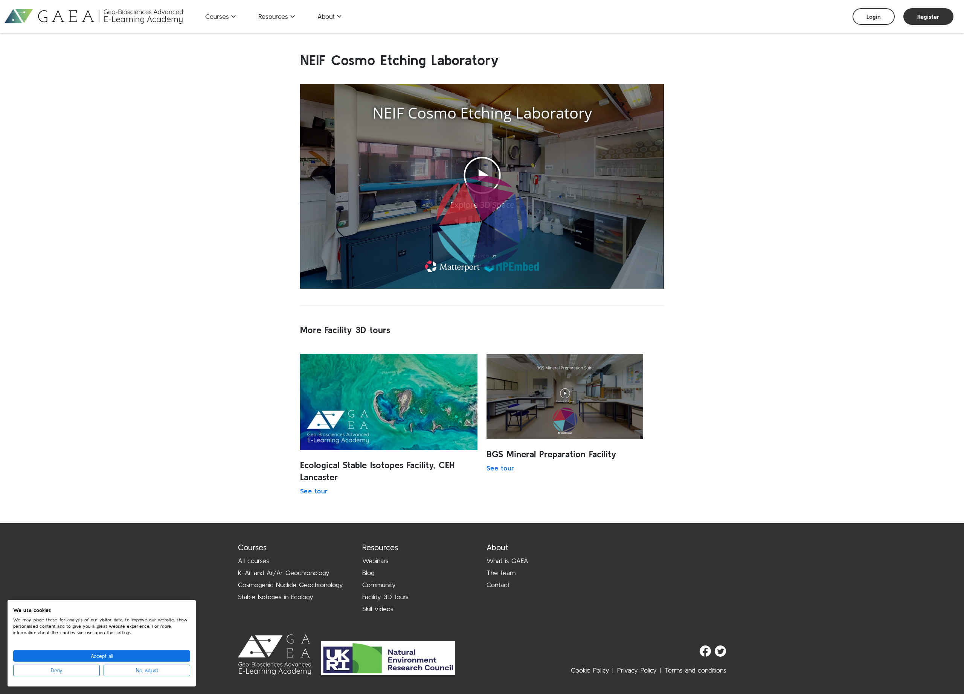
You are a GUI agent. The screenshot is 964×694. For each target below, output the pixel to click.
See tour (314, 491)
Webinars (375, 561)
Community (379, 585)
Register (928, 16)
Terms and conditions (695, 670)
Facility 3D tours (385, 597)
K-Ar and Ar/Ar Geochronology (283, 573)
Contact (498, 585)
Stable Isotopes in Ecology (275, 597)
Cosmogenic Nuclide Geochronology (290, 585)
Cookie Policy (590, 670)
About (326, 16)
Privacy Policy (637, 670)
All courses (253, 561)
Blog (368, 573)
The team (501, 573)
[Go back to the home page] (94, 16)
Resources (273, 16)
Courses (217, 16)
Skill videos (377, 609)
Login (873, 16)
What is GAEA (507, 561)
